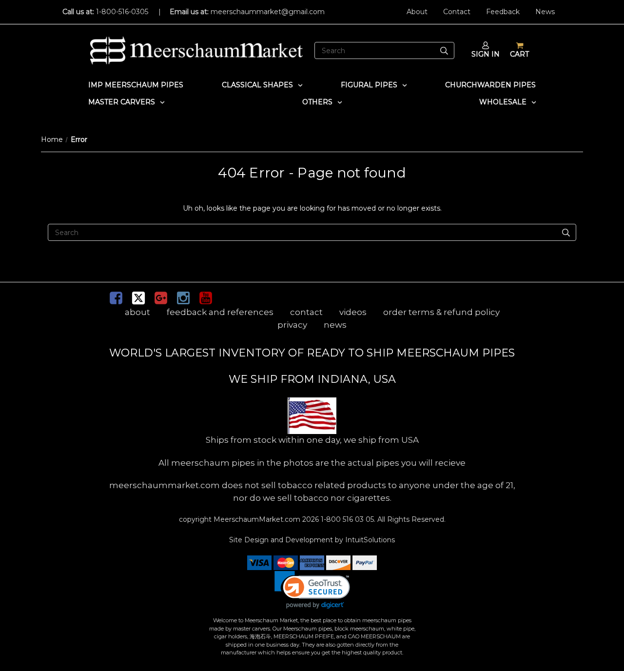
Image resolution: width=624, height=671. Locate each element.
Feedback (503, 11)
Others (317, 102)
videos (353, 312)
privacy (292, 325)
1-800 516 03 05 (346, 519)
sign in (485, 54)
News (545, 11)
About (417, 11)
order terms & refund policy (441, 312)
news (335, 325)
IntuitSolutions (370, 539)
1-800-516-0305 (122, 11)
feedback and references (220, 312)
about (137, 312)
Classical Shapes (257, 84)
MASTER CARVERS (121, 102)
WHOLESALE (502, 102)
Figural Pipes (369, 84)
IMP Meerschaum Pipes (135, 84)
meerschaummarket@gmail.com (268, 11)
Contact (456, 11)
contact (306, 312)
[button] (312, 590)
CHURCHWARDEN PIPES (490, 84)
